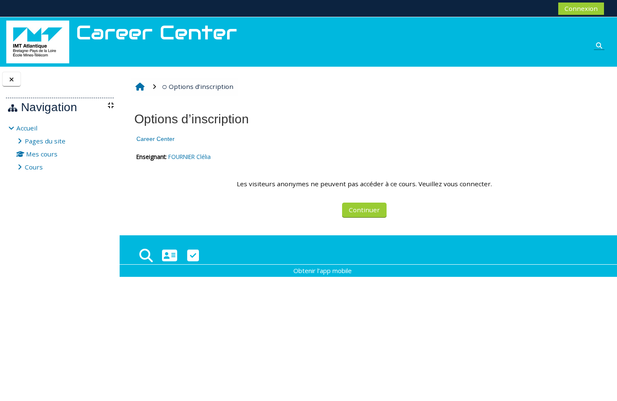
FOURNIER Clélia (189, 157)
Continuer (364, 210)
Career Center (155, 138)
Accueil (26, 128)
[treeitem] (59, 147)
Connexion (581, 8)
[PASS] (169, 255)
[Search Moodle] (146, 255)
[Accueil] (37, 41)
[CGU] (193, 255)
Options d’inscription (201, 86)
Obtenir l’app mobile (322, 270)
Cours (34, 167)
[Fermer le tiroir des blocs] (11, 79)
